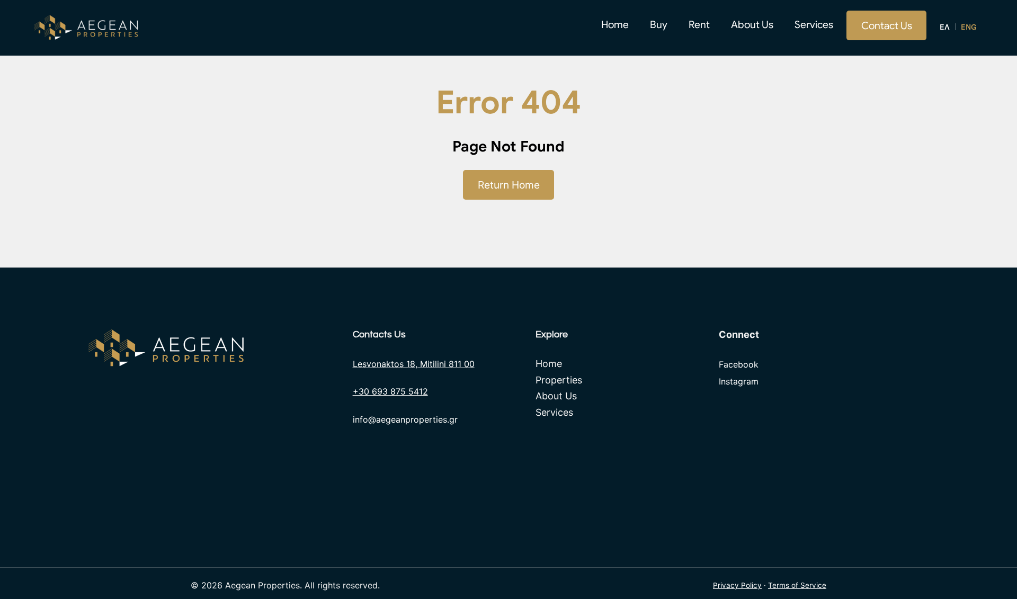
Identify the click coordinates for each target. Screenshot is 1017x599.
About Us (752, 24)
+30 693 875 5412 (390, 391)
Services (814, 24)
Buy (658, 24)
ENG (969, 27)
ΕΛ (945, 27)
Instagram (739, 381)
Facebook (739, 364)
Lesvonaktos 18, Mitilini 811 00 (414, 364)
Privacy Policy (737, 585)
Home (615, 24)
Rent (699, 24)
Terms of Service (797, 585)
